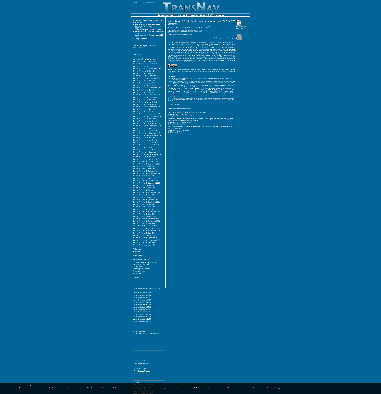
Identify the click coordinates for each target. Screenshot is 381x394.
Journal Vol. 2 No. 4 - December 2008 (146, 228)
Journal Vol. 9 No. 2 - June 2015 (144, 166)
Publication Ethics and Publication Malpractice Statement (145, 263)
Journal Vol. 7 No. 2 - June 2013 (144, 185)
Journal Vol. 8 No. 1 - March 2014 (144, 178)
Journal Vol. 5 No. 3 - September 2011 (146, 202)
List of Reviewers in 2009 (142, 316)
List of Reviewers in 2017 (142, 297)
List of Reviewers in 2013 (142, 307)
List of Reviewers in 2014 (142, 305)
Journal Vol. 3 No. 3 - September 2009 (146, 221)
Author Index (137, 249)
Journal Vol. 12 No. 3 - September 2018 (147, 135)
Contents (225, 38)
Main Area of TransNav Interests (144, 59)
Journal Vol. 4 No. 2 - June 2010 (144, 214)
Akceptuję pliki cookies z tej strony (190, 391)
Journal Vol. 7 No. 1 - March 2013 (144, 188)
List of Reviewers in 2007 (142, 321)
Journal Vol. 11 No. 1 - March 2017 (145, 149)
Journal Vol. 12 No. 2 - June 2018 (144, 138)
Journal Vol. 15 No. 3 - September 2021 (147, 107)
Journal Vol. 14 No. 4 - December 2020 (146, 114)
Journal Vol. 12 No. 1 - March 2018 (145, 140)
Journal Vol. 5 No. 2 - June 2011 (144, 204)
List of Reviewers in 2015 (142, 302)
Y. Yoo (170, 27)
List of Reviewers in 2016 (142, 300)
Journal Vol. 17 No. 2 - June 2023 (144, 90)
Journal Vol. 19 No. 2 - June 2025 (144, 71)
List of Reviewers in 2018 (142, 295)
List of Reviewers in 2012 (142, 309)
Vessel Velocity (186, 71)
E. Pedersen (179, 27)
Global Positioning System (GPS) (218, 69)
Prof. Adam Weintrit (141, 364)
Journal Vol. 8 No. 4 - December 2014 (146, 171)
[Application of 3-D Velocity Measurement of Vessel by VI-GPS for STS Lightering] (239, 25)
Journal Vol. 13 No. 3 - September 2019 (147, 126)
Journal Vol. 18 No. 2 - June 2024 (144, 80)
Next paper (233, 38)
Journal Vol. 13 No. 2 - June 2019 (144, 128)
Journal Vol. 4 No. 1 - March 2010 (144, 216)
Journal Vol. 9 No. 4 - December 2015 (146, 161)
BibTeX (170, 104)
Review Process (138, 273)
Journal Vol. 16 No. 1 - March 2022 (145, 102)
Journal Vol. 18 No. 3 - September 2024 (147, 78)
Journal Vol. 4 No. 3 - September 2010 (146, 211)
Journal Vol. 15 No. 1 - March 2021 (145, 111)
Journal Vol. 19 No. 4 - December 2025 (146, 66)
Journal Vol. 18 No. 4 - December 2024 (146, 76)
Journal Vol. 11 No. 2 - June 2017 (144, 147)
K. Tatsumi (188, 27)
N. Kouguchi (198, 27)
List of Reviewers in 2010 (142, 314)
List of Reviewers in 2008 (142, 319)
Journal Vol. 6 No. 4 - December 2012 (146, 190)
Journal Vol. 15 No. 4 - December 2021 (146, 104)
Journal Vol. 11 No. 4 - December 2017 (146, 142)
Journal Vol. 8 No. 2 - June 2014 (144, 176)
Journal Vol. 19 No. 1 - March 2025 (145, 73)
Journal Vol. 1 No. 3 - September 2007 (146, 240)
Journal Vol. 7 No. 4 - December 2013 (146, 180)
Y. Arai (206, 27)
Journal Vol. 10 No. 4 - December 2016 (146, 152)
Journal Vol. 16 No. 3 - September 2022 (147, 97)
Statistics (136, 278)
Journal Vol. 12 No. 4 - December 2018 (146, 133)
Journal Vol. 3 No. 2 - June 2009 (144, 223)
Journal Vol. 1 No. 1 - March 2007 (144, 245)
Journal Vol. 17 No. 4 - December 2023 (146, 85)
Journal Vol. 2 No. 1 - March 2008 (144, 235)
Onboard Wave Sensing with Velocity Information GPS (187, 112)
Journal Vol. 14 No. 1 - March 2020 (145, 121)
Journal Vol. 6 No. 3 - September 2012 (146, 192)
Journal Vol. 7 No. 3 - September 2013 (146, 183)
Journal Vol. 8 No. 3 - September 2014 (146, 173)
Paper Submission (139, 271)
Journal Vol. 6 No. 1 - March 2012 (144, 197)
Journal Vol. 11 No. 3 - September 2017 (147, 145)
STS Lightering (197, 71)
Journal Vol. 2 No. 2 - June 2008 (144, 233)
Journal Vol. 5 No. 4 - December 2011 (146, 200)
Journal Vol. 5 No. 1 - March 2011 (144, 207)
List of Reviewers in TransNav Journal (146, 288)
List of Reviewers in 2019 (142, 293)
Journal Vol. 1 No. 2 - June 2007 (144, 242)
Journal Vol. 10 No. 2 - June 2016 (144, 157)
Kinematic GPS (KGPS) (227, 71)
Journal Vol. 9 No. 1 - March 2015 (144, 169)
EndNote (177, 104)
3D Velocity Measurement (211, 71)
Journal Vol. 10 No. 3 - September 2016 (147, 154)
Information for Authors (141, 260)
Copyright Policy (139, 266)
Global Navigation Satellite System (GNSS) (191, 69)
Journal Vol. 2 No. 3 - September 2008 (146, 230)
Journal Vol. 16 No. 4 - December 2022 (146, 95)
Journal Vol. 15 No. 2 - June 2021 (144, 109)
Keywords (136, 251)
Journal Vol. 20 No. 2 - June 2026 (144, 61)
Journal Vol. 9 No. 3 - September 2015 (146, 164)
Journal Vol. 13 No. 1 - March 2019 (145, 130)
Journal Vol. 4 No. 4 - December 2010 (146, 209)
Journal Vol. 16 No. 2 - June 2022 (144, 99)
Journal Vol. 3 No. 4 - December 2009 (146, 219)
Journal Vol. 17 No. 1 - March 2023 (145, 92)
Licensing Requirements (141, 269)
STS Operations (173, 73)
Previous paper (218, 38)
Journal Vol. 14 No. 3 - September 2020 (147, 116)
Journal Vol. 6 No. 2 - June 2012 (144, 195)
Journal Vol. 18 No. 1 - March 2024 (145, 83)
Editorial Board (138, 256)
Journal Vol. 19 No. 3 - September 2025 (147, 68)
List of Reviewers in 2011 (142, 312)
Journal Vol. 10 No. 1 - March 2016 (145, 159)
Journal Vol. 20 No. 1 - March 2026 (145, 64)
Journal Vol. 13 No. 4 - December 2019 (146, 123)
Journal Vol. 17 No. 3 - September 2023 (147, 88)
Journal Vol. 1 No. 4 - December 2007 (146, 238)
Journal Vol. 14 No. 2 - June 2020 (144, 119)
